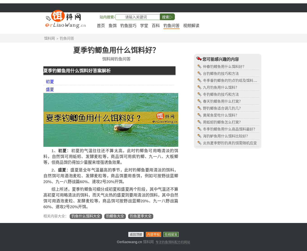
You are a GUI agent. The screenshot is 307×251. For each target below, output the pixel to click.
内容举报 (153, 234)
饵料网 (49, 38)
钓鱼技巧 (128, 26)
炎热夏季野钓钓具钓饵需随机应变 (230, 143)
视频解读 (191, 26)
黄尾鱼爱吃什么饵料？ (221, 115)
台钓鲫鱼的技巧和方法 (221, 74)
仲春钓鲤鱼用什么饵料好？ (224, 67)
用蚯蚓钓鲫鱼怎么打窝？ (222, 122)
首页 (101, 26)
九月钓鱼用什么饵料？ (221, 87)
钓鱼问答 (171, 26)
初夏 (50, 82)
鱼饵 (113, 26)
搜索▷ (167, 17)
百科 (156, 26)
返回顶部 (136, 234)
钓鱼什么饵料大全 (85, 216)
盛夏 (50, 89)
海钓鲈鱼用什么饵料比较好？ (226, 136)
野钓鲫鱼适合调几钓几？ (222, 108)
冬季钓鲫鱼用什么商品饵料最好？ (230, 129)
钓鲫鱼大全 (115, 216)
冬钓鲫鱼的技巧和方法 (221, 94)
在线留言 (171, 234)
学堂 (144, 26)
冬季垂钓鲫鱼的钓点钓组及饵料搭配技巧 (235, 80)
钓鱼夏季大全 (140, 216)
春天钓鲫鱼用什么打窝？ (222, 101)
